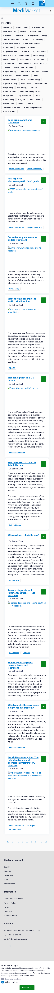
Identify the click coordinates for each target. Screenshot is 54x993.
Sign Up (7, 871)
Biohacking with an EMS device (21, 379)
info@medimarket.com (17, 939)
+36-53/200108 (50, 10)
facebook (5, 946)
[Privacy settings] (10, 946)
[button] (7, 27)
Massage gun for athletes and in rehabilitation (22, 300)
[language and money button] (26, 3)
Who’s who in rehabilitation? (23, 535)
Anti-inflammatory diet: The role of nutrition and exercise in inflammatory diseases (23, 761)
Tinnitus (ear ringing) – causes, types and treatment (20, 665)
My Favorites (9, 884)
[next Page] (41, 842)
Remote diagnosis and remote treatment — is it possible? (21, 593)
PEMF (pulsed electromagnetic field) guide (23, 180)
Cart (6, 879)
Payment (8, 907)
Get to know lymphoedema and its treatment (22, 238)
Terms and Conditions (13, 899)
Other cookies (11, 982)
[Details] (43, 121)
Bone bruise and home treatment (20, 121)
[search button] (19, 3)
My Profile (8, 875)
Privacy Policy (10, 903)
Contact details (10, 915)
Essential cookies (13, 979)
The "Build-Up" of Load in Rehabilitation (22, 463)
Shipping (8, 911)
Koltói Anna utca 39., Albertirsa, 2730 (23, 930)
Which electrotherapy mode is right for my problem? (23, 706)
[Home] (2, 18)
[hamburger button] (12, 3)
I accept (25, 988)
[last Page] (46, 842)
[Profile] (33, 3)
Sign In (7, 867)
